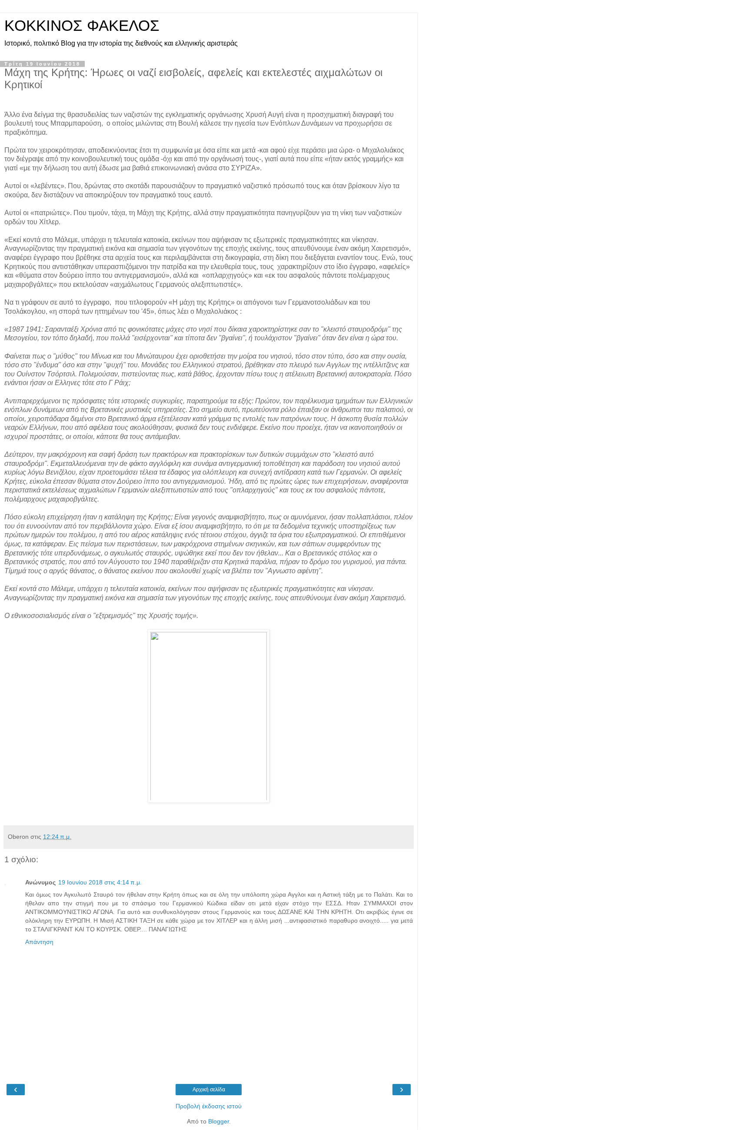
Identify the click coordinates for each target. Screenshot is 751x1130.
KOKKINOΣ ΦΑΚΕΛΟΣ (82, 25)
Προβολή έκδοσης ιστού (209, 1106)
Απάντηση (39, 941)
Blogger (218, 1121)
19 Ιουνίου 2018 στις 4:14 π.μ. (100, 882)
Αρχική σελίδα (209, 1090)
